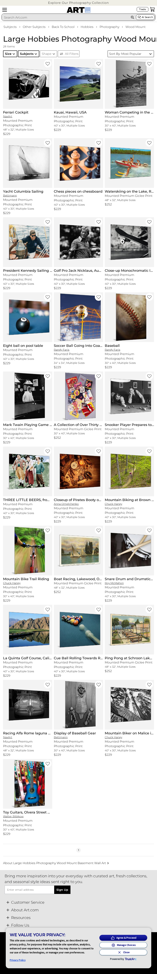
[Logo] (79, 10)
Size (8, 54)
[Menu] (5, 10)
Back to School (63, 27)
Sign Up (62, 889)
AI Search (147, 17)
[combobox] (65, 17)
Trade (142, 9)
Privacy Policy (18, 960)
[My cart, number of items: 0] (152, 9)
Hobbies (87, 27)
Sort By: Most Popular (125, 54)
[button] (78, 3)
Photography (109, 27)
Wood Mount (135, 27)
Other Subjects (34, 27)
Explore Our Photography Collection (78, 3)
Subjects (10, 27)
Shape (47, 54)
